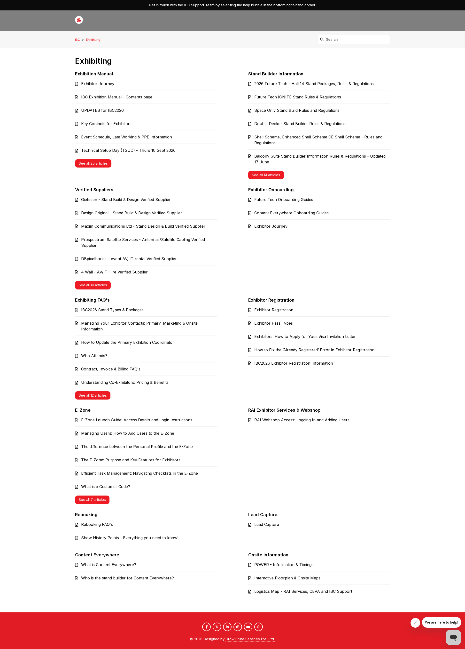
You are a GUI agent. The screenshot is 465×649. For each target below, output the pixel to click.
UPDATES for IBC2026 (102, 110)
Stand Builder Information (275, 73)
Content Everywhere (97, 554)
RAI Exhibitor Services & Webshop (284, 410)
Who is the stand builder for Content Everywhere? (127, 578)
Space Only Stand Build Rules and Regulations (297, 110)
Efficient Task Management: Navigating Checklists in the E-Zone (139, 473)
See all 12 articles (93, 395)
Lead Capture (262, 514)
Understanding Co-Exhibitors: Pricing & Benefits (125, 382)
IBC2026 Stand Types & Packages (112, 309)
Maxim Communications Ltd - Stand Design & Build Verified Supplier (143, 226)
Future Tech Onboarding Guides (283, 199)
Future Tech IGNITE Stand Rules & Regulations (297, 97)
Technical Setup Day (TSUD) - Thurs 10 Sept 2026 (128, 150)
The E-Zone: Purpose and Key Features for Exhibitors (130, 459)
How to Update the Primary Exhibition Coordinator (127, 342)
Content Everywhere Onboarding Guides (291, 212)
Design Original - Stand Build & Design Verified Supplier (131, 212)
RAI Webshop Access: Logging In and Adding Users (301, 419)
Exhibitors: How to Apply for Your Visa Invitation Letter (305, 336)
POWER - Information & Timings (283, 564)
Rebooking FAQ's (97, 524)
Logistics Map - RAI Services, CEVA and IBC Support (303, 591)
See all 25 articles (93, 163)
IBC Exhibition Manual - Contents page (116, 97)
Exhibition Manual (94, 73)
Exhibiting (93, 39)
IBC (77, 39)
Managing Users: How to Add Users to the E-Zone (127, 433)
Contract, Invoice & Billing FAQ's (110, 369)
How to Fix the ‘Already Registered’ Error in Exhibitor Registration (314, 349)
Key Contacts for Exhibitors (106, 123)
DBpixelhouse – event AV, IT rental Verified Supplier (129, 258)
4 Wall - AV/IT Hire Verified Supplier (114, 272)
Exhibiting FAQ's (92, 300)
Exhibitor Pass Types (273, 323)
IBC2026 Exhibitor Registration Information (293, 363)
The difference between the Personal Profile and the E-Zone (137, 446)
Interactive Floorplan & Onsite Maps (287, 578)
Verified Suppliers (94, 189)
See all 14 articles (266, 175)
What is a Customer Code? (105, 486)
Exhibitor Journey (97, 83)
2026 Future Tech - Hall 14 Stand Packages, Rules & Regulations (314, 83)
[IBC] (79, 20)
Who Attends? (94, 355)
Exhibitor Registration (271, 300)
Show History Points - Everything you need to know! (129, 537)
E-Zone (83, 410)
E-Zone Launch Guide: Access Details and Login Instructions (136, 419)
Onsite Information (268, 554)
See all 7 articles (92, 499)
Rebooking (86, 514)
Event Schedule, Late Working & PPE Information (126, 137)
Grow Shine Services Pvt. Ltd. (250, 639)
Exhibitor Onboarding (271, 189)
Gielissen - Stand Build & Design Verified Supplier (126, 199)
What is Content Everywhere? (108, 564)
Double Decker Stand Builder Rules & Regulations (300, 123)
